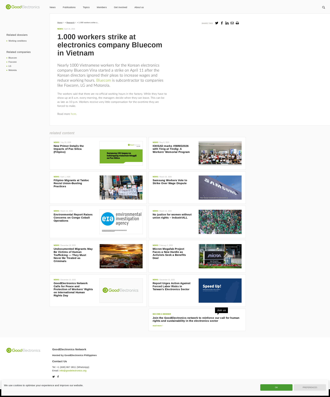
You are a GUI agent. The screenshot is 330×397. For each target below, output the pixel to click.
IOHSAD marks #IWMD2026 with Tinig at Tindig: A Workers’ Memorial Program (171, 148)
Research (71, 22)
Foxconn (13, 62)
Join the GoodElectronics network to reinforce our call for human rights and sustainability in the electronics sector (196, 319)
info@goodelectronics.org (72, 370)
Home (59, 22)
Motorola (13, 70)
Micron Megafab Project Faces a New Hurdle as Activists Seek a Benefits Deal (169, 253)
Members (102, 7)
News (53, 7)
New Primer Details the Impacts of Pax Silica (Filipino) (69, 148)
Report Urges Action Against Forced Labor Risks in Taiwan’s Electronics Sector (172, 286)
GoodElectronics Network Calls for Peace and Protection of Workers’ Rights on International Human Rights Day (73, 289)
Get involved (120, 7)
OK (276, 387)
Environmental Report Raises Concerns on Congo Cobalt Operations (73, 217)
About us (139, 7)
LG (10, 66)
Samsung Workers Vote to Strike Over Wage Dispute (170, 182)
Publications (69, 7)
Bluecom (13, 58)
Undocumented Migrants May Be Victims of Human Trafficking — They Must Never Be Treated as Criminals (73, 255)
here (73, 114)
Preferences (310, 387)
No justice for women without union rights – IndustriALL (172, 216)
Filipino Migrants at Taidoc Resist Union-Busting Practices (71, 183)
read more (157, 326)
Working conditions (18, 41)
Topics (86, 7)
